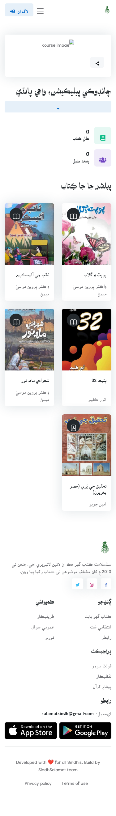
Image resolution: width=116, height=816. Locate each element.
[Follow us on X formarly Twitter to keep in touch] (77, 584)
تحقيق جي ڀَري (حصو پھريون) (88, 487)
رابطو (106, 635)
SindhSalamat (52, 767)
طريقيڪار (45, 614)
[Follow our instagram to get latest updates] (92, 584)
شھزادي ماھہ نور (35, 378)
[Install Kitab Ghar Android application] (85, 728)
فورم (49, 635)
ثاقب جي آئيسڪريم (32, 272)
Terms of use (75, 781)
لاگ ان (22, 9)
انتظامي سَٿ (100, 625)
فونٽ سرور (101, 663)
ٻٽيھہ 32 (99, 378)
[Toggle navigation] (40, 10)
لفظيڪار (103, 674)
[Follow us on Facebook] (106, 584)
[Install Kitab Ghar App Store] (31, 728)
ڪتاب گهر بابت (97, 614)
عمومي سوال (42, 625)
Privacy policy (38, 781)
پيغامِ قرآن (102, 684)
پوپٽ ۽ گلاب (95, 272)
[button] (97, 62)
